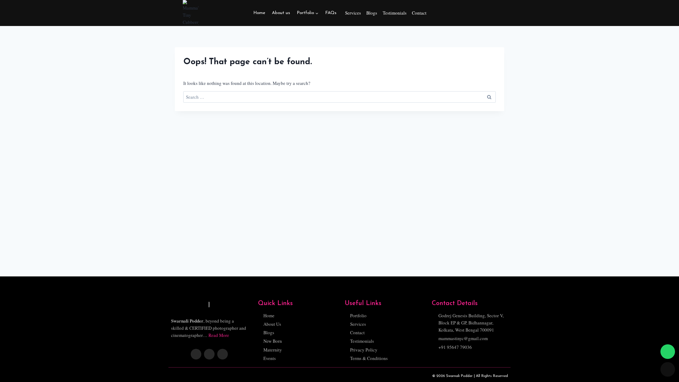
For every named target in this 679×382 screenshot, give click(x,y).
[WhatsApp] (667, 351)
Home (259, 13)
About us (281, 13)
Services (353, 13)
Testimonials (395, 13)
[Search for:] (339, 97)
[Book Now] (667, 369)
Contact (419, 13)
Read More (218, 335)
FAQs (330, 13)
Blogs (371, 13)
